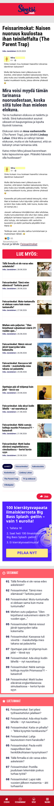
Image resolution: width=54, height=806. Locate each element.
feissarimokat (22, 466)
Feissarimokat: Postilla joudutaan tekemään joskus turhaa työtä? (27, 770)
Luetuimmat (14, 701)
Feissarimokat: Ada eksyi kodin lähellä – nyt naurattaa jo (18, 407)
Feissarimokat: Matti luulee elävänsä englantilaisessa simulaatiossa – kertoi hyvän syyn (17, 448)
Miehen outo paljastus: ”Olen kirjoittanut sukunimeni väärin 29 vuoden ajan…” (19, 328)
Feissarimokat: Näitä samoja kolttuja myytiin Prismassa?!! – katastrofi (18, 427)
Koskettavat (9, 472)
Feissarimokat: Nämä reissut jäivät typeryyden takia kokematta (17, 347)
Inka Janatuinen (9, 51)
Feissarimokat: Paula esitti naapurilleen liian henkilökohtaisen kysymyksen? (29, 749)
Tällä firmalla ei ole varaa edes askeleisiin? (17, 265)
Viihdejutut (8, 485)
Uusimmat (12, 573)
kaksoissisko (38, 466)
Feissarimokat (28, 244)
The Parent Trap (11, 479)
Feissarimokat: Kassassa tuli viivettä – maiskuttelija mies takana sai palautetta (17, 366)
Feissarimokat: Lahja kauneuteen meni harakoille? (28, 738)
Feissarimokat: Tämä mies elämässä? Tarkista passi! (15, 284)
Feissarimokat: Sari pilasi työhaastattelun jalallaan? (26, 711)
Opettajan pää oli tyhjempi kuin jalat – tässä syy (17, 388)
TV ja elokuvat (29, 479)
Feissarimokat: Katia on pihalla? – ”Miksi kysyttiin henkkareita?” (29, 729)
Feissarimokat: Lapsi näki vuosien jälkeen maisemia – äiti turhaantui (29, 783)
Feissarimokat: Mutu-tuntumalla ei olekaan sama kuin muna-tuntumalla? (18, 304)
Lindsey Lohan (25, 472)
